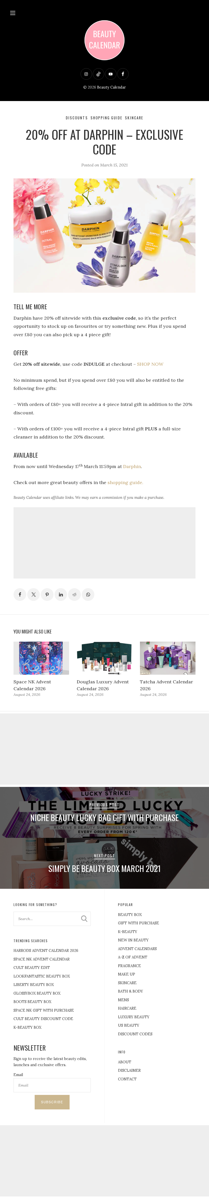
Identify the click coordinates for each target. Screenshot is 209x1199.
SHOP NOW (150, 364)
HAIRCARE (127, 1008)
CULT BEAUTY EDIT (32, 967)
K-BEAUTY (127, 931)
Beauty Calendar (111, 87)
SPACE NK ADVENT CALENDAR (42, 959)
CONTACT (127, 1079)
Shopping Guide (106, 117)
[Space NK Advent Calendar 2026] (41, 658)
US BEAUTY (128, 1025)
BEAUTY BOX (130, 914)
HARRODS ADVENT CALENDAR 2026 (46, 950)
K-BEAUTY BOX (27, 1027)
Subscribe (52, 1102)
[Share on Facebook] (20, 594)
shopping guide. (125, 482)
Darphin (132, 466)
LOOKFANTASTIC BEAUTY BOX (42, 976)
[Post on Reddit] (74, 594)
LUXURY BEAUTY (133, 1017)
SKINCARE (127, 983)
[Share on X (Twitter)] (33, 594)
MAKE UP (126, 974)
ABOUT (124, 1062)
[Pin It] (47, 594)
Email (18, 1075)
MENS (123, 1000)
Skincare (134, 117)
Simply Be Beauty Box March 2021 (104, 868)
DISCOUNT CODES (135, 1034)
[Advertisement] (104, 543)
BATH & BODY (130, 991)
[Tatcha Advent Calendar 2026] (167, 658)
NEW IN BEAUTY (133, 940)
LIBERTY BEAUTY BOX (34, 984)
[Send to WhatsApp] (88, 594)
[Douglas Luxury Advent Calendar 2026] (104, 658)
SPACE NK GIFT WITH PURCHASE (44, 1010)
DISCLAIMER (129, 1070)
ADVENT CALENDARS (137, 949)
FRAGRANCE (129, 966)
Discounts (77, 117)
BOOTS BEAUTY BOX (32, 1001)
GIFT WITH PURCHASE (138, 923)
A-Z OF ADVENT (132, 957)
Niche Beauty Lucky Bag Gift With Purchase (104, 817)
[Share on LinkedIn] (61, 594)
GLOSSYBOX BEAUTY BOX (37, 993)
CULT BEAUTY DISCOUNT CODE (43, 1019)
